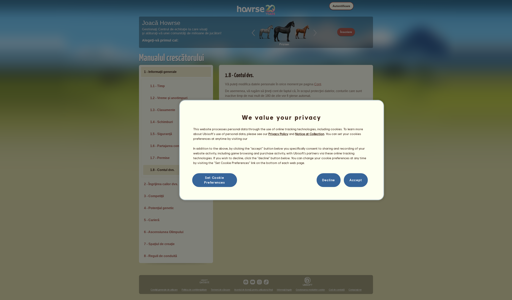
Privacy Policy (278, 134)
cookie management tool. (266, 139)
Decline (328, 180)
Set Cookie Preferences (214, 180)
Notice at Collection (309, 134)
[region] (281, 150)
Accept (355, 180)
